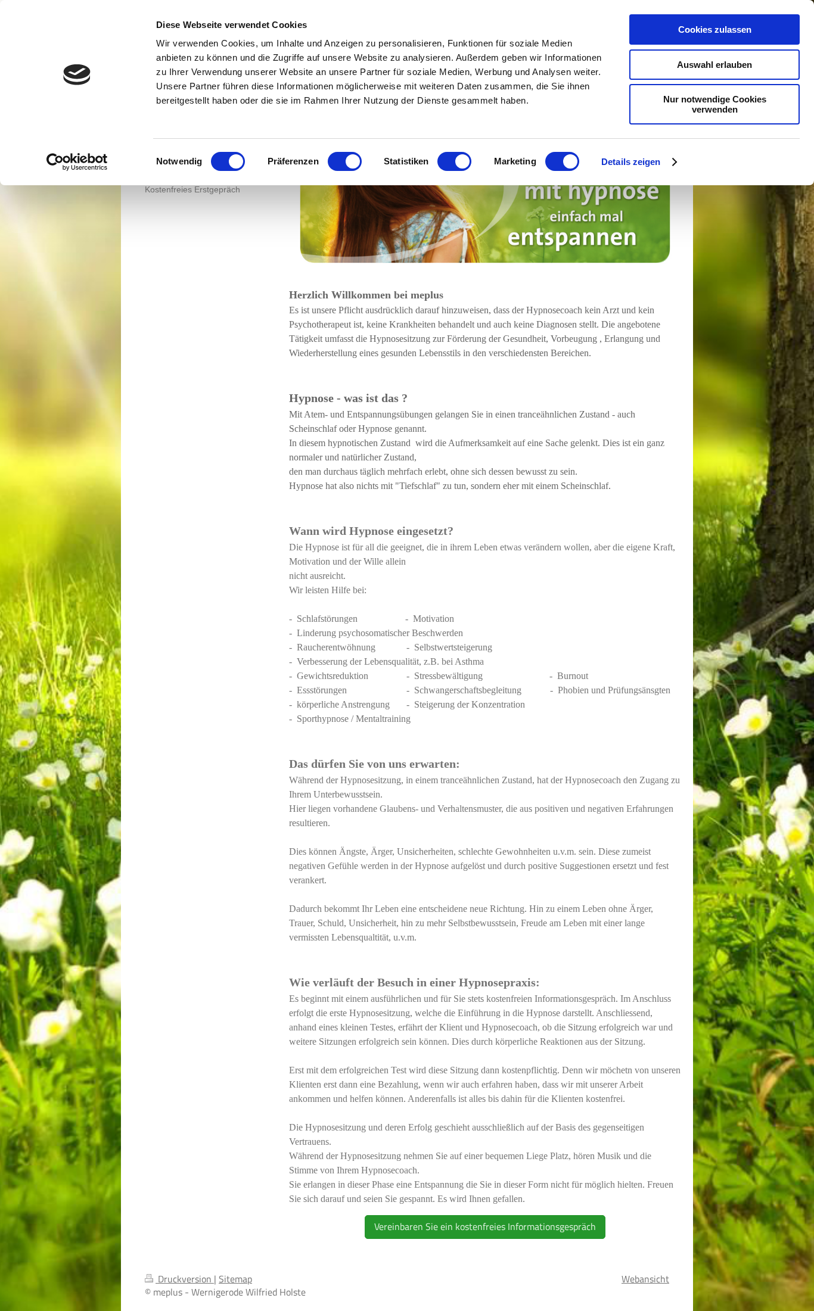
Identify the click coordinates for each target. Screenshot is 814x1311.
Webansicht (645, 1279)
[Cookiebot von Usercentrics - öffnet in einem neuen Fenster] (77, 162)
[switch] (345, 161)
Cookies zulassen (714, 29)
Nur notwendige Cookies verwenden (714, 104)
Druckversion (185, 1279)
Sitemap (235, 1279)
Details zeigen (630, 162)
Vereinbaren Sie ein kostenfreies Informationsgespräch (485, 1226)
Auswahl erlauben (714, 65)
